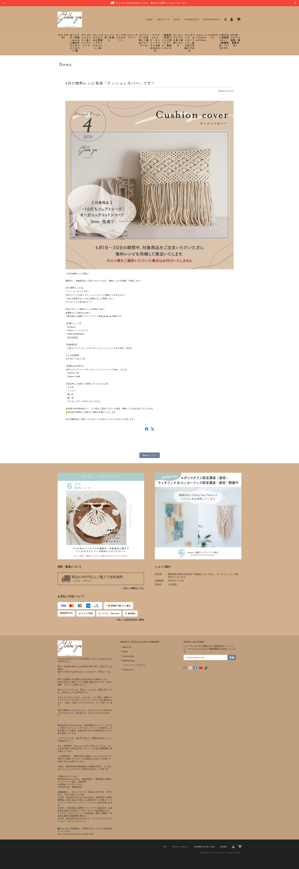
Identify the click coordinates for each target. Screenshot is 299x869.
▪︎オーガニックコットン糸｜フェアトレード (86, 40)
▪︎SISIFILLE (212, 36)
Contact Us (127, 669)
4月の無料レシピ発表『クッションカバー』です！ (110, 83)
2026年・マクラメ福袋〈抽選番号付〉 (235, 40)
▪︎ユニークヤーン (132, 36)
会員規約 (223, 847)
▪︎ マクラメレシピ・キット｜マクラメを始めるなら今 (155, 43)
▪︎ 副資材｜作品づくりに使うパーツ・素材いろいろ (167, 41)
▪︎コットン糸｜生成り (109, 37)
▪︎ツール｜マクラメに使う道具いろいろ (178, 40)
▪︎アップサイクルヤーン (120, 37)
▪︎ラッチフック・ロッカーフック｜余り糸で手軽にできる (189, 43)
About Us (163, 19)
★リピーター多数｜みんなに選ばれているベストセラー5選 (75, 43)
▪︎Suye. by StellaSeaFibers (201, 37)
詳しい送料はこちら (134, 588)
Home (149, 19)
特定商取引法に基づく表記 (204, 847)
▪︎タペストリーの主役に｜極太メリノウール (143, 40)
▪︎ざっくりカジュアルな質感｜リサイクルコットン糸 (97, 41)
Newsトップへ (149, 455)
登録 (231, 657)
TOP (164, 847)
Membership (211, 19)
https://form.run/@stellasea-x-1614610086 (76, 834)
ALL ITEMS (63, 36)
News (176, 19)
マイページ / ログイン (135, 665)
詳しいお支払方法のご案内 (131, 620)
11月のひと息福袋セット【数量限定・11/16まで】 (224, 41)
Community (192, 19)
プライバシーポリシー (180, 847)
